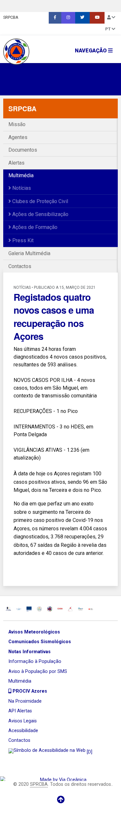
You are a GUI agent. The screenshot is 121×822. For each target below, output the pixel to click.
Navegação (91, 51)
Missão (16, 124)
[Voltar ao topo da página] (60, 799)
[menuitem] (55, 18)
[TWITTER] (82, 18)
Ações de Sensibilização (39, 214)
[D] (89, 752)
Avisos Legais (22, 721)
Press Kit (22, 240)
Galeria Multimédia (29, 253)
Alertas (16, 163)
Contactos (19, 266)
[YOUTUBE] (97, 18)
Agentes (17, 137)
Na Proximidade (25, 701)
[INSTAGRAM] (68, 18)
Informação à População (34, 661)
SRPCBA (10, 17)
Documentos (22, 150)
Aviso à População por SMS (37, 671)
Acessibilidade (23, 730)
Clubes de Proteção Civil (39, 201)
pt (108, 29)
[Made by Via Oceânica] (60, 778)
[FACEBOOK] (55, 18)
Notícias (21, 188)
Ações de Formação (34, 227)
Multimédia (21, 175)
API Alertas (20, 711)
